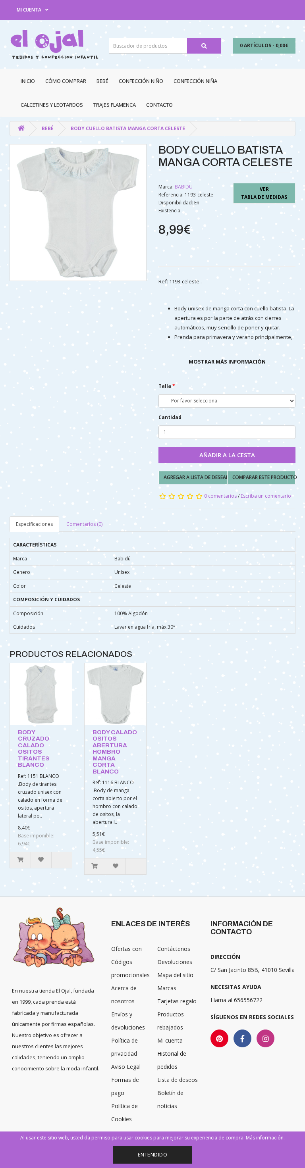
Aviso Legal (126, 1066)
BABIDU (184, 186)
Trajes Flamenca (114, 104)
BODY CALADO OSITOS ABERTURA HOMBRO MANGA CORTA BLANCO (115, 752)
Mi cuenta (170, 1040)
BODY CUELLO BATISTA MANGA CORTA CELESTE (128, 128)
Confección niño (141, 81)
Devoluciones (174, 962)
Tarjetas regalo (177, 1001)
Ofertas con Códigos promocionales (130, 962)
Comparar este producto (264, 477)
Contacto (159, 104)
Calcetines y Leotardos (52, 104)
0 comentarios (220, 496)
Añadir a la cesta (227, 455)
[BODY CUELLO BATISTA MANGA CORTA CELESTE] (78, 212)
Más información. (265, 1137)
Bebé (102, 81)
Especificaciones (34, 524)
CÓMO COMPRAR (65, 81)
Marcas (166, 988)
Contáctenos (173, 948)
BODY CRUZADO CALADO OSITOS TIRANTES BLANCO (34, 748)
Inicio (28, 81)
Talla (164, 386)
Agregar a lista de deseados (195, 477)
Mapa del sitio (175, 975)
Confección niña (195, 81)
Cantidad (169, 417)
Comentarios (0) (84, 524)
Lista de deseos (177, 1079)
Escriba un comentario (266, 496)
